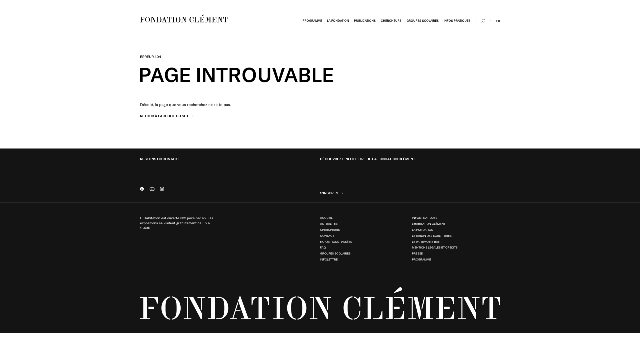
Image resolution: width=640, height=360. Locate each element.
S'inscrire (329, 193)
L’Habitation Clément (429, 223)
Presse (417, 253)
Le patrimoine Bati (426, 241)
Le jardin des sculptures (432, 235)
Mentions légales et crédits (435, 247)
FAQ (323, 247)
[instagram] (162, 189)
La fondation (422, 229)
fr (498, 21)
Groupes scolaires (335, 253)
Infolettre (329, 259)
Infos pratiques (424, 217)
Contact (327, 235)
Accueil (326, 217)
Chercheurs (330, 229)
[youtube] (152, 189)
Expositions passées (336, 241)
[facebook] (142, 189)
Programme (421, 259)
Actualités (329, 223)
